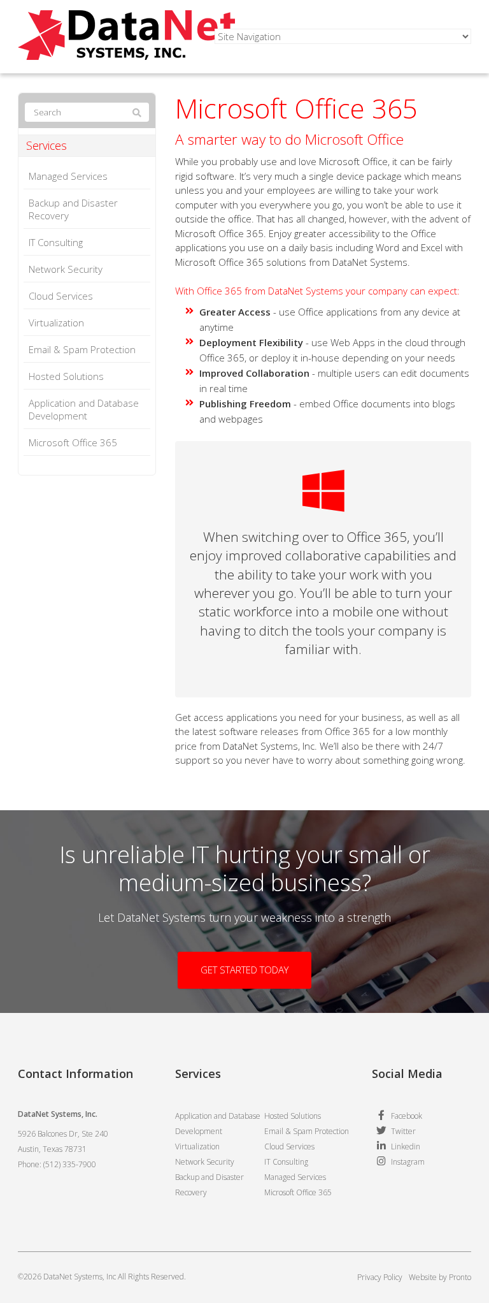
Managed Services (68, 176)
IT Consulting (56, 242)
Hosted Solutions (66, 376)
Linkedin (405, 1146)
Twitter (403, 1131)
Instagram (408, 1161)
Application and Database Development (84, 409)
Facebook (406, 1115)
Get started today (244, 969)
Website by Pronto (440, 1277)
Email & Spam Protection (82, 349)
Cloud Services (61, 295)
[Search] (137, 113)
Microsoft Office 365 (73, 442)
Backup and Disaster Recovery (73, 209)
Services (46, 145)
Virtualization (56, 322)
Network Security (66, 269)
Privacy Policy (379, 1277)
